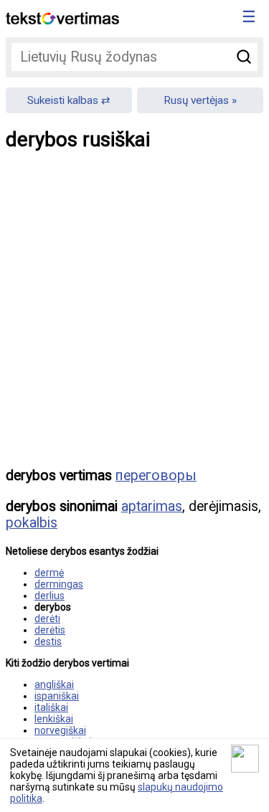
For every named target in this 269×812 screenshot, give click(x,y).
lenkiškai (53, 719)
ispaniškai (56, 696)
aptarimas (151, 506)
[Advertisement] (134, 319)
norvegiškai (60, 730)
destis (48, 641)
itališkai (51, 707)
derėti (47, 618)
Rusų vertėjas (196, 100)
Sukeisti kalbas (62, 100)
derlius (49, 595)
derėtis (49, 630)
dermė (49, 572)
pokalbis (31, 523)
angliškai (54, 684)
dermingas (58, 584)
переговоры (156, 475)
